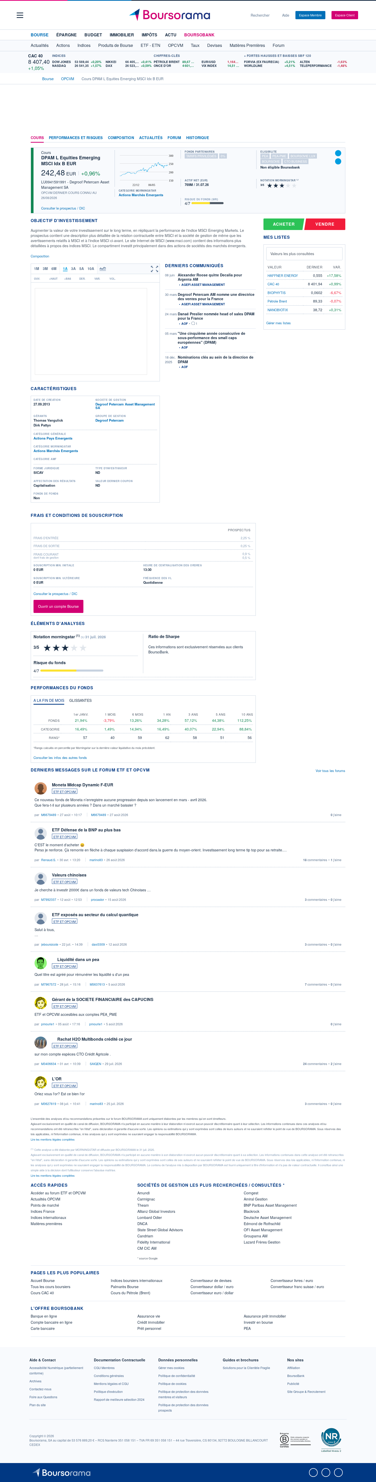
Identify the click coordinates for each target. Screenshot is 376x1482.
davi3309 (98, 944)
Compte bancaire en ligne (51, 1322)
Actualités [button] (40, 45)
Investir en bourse (258, 1322)
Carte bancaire (43, 1328)
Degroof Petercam (109, 420)
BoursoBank (199, 35)
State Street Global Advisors (160, 1229)
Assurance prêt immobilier (265, 1316)
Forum (278, 45)
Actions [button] (63, 45)
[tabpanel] (143, 729)
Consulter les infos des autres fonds (60, 757)
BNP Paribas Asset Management (270, 1205)
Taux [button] (195, 45)
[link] (35, 1381)
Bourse (40, 35)
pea (265, 156)
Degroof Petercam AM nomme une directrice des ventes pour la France (216, 296)
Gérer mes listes (278, 322)
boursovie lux (303, 156)
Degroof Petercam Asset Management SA (125, 406)
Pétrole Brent (277, 301)
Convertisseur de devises (211, 1280)
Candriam (145, 1235)
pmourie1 (47, 1024)
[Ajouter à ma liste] (338, 161)
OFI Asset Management (263, 1229)
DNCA (142, 1223)
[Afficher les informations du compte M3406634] (41, 1043)
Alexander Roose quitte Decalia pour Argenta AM (210, 277)
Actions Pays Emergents (53, 438)
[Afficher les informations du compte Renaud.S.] (41, 833)
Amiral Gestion (256, 1199)
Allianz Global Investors (156, 1211)
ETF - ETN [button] (150, 45)
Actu (170, 35)
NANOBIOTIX (278, 309)
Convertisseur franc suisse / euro (297, 1286)
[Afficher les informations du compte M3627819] (41, 1082)
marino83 (96, 860)
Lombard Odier (149, 1217)
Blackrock (251, 1211)
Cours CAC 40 (42, 1292)
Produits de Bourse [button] (115, 45)
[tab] (49, 701)
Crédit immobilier (151, 1322)
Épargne (66, 35)
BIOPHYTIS (277, 292)
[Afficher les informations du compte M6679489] (41, 788)
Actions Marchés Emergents (141, 194)
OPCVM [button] (175, 45)
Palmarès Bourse (125, 1286)
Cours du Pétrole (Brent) (130, 1292)
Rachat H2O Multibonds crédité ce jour (94, 1039)
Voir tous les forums (330, 770)
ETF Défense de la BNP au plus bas (86, 830)
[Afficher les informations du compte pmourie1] (41, 1003)
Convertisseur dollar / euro (212, 1286)
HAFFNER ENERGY (283, 275)
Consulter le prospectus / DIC (63, 208)
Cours (37, 137)
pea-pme (279, 156)
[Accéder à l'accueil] (33, 78)
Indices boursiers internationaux (136, 1280)
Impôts (149, 35)
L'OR (57, 1079)
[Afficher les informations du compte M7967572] (41, 963)
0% (223, 156)
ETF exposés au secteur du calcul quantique (95, 914)
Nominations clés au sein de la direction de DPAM (215, 359)
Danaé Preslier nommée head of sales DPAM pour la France (216, 316)
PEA (247, 1328)
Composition (121, 137)
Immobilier (122, 35)
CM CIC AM (147, 1248)
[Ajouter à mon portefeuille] (338, 153)
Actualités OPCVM (45, 1199)
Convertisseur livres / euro (292, 1280)
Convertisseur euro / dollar (212, 1292)
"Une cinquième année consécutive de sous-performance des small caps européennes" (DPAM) (211, 338)
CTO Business (295, 161)
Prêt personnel (149, 1328)
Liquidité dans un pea (78, 959)
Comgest (251, 1192)
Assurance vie (148, 1316)
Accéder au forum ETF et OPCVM (58, 1192)
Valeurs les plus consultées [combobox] (292, 253)
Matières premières (46, 1223)
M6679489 (48, 815)
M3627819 (48, 1103)
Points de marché (45, 1205)
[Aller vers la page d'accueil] (186, 15)
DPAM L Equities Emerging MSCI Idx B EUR (70, 160)
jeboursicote (49, 944)
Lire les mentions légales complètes (53, 1139)
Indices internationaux (48, 1217)
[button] (20, 15)
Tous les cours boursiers (50, 1286)
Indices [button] (84, 45)
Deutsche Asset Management (268, 1217)
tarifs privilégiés (201, 156)
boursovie (271, 161)
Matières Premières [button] (247, 45)
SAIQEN (95, 1064)
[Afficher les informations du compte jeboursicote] (41, 918)
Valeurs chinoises (69, 875)
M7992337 (48, 899)
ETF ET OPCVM (64, 791)
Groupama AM (256, 1235)
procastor (97, 899)
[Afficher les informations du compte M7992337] (41, 878)
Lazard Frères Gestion (262, 1242)
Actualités (150, 137)
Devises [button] (214, 45)
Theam (143, 1205)
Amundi (143, 1192)
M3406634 (48, 1064)
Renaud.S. (48, 860)
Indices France (43, 1211)
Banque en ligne (44, 1316)
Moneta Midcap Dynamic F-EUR (82, 785)
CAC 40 (35, 56)
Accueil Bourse (43, 1280)
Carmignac (146, 1199)
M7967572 (48, 984)
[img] (294, 185)
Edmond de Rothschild (262, 1223)
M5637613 (97, 984)
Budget (93, 35)
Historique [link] (197, 137)
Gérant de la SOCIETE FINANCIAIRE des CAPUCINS (102, 999)
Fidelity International (153, 1242)
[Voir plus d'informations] (126, 515)
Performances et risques (76, 137)
